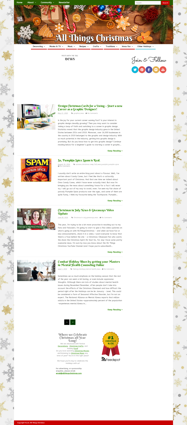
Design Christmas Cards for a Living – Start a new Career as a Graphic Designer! (90, 107)
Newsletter (64, 2)
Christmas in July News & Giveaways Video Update (86, 211)
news (82, 113)
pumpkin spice (113, 164)
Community (46, 2)
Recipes (82, 46)
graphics (77, 113)
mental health (91, 269)
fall (95, 164)
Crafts (96, 46)
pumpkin (105, 164)
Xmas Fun (126, 46)
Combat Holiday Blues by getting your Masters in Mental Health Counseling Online (89, 263)
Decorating (38, 46)
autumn (79, 164)
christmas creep (88, 164)
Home (19, 2)
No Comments (93, 113)
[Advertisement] (70, 83)
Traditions (110, 46)
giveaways (90, 217)
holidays (82, 269)
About (30, 2)
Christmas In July (80, 217)
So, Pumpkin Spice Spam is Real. (79, 160)
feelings (75, 269)
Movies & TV (55, 46)
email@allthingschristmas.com (69, 373)
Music (70, 46)
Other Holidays (144, 46)
